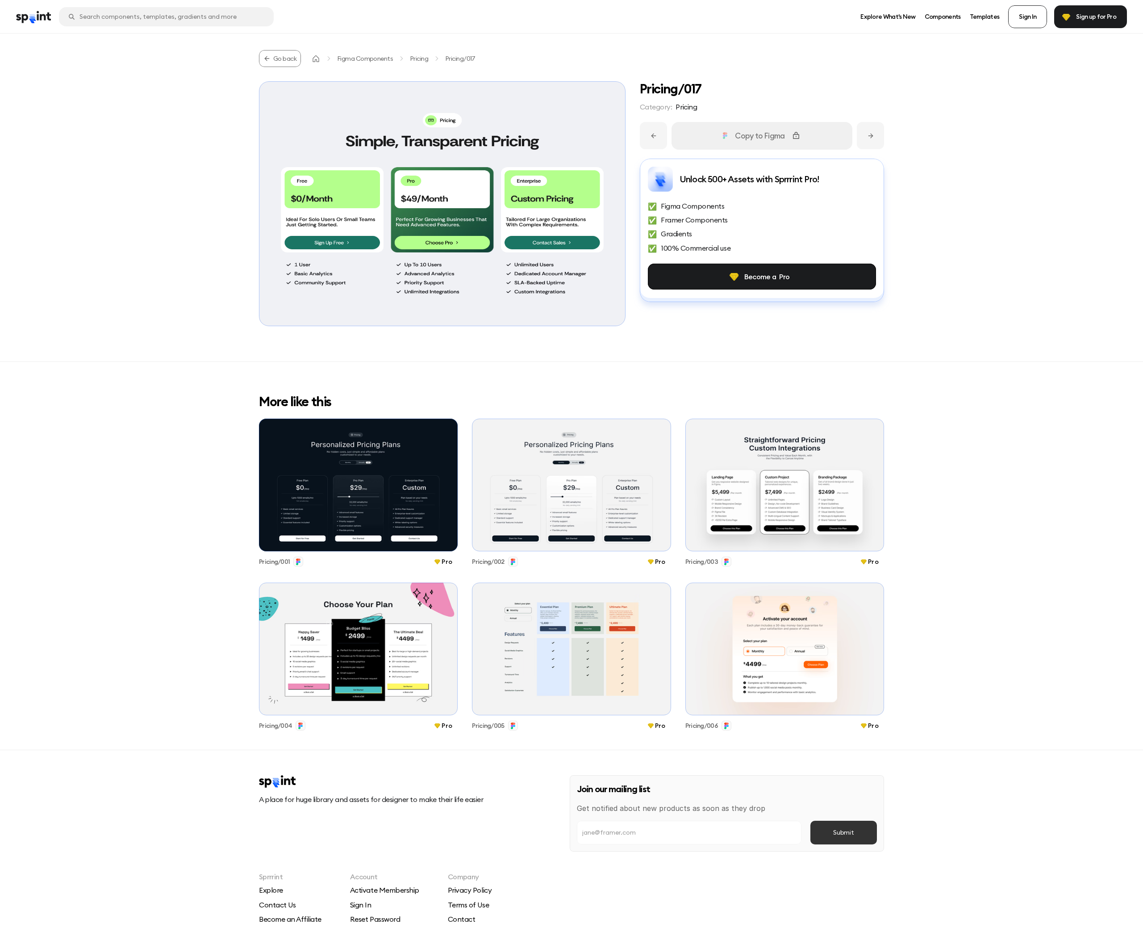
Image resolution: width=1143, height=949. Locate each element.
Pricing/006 (701, 726)
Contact (462, 919)
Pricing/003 (701, 562)
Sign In (360, 904)
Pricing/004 (275, 726)
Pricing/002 (488, 562)
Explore (271, 890)
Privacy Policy (470, 890)
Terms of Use (468, 904)
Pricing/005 (488, 726)
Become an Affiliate (290, 919)
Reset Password (375, 919)
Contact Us (277, 904)
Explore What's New (887, 17)
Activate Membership (384, 890)
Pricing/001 (274, 562)
